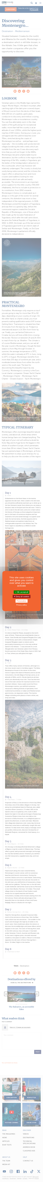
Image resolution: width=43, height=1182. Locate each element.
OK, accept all (22, 592)
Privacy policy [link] (21, 605)
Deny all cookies (22, 596)
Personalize (21, 601)
